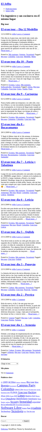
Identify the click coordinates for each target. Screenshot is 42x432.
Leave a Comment (23, 34)
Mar (33, 119)
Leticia (3, 195)
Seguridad (25, 401)
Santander (4, 157)
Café (30, 318)
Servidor (4, 354)
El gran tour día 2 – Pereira (17, 294)
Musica (38, 396)
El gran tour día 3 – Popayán (18, 264)
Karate (12, 396)
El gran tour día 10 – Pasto (17, 61)
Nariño (25, 89)
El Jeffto (6, 3)
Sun (28, 408)
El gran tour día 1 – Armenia (18, 324)
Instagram (9, 373)
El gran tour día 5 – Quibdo (17, 231)
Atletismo (23, 382)
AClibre (12, 382)
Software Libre (11, 407)
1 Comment (20, 300)
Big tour (4, 57)
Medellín (27, 57)
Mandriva (28, 396)
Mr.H (33, 396)
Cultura (11, 288)
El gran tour (32, 389)
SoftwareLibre (6, 87)
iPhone (3, 396)
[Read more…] (6, 51)
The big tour (31, 411)
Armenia (10, 352)
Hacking (32, 392)
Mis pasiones (13, 55)
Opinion (22, 55)
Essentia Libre (5, 392)
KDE (15, 396)
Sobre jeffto (10, 11)
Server (37, 352)
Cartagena (11, 119)
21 (2, 382)
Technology (6, 411)
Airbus (29, 87)
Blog (36, 382)
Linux (18, 85)
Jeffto (8, 396)
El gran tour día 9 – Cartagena (19, 93)
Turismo (34, 290)
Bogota (5, 385)
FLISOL (14, 392)
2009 (5, 382)
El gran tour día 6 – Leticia (17, 199)
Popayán (27, 290)
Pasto (30, 89)
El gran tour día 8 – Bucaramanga (12, 126)
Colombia (11, 57)
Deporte (26, 389)
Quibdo (18, 259)
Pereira (11, 320)
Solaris (24, 408)
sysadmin (36, 407)
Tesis (25, 411)
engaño (38, 389)
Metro (33, 57)
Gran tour (19, 57)
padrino (8, 402)
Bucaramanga (13, 155)
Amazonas (5, 193)
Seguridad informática (23, 405)
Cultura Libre (18, 389)
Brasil (19, 193)
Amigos (18, 382)
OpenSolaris (22, 398)
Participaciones (11, 9)
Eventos (12, 85)
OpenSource (32, 399)
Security (14, 401)
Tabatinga (10, 195)
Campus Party (26, 385)
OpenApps (10, 398)
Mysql (3, 399)
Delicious (4, 429)
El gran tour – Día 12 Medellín (19, 29)
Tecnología (30, 55)
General (11, 318)
